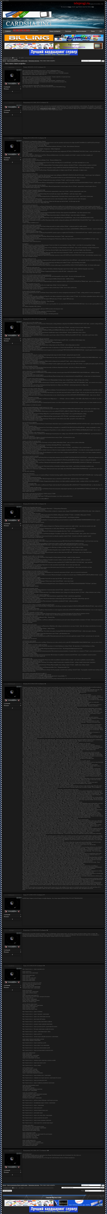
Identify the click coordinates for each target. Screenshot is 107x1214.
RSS (93, 6)
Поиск (93, 31)
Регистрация (96, 23)
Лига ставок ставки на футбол (47, 60)
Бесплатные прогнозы (34, 60)
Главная (70, 23)
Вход (102, 23)
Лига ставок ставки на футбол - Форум (82, 23)
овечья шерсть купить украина (47, 108)
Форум (4, 60)
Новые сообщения (55, 31)
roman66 (15, 59)
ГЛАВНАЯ (8, 31)
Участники (68, 31)
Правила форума (81, 31)
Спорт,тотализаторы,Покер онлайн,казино (17, 60)
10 (22, 57)
